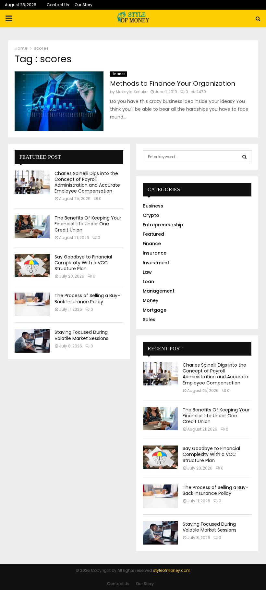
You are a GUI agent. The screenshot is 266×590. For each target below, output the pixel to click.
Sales (149, 319)
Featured (153, 234)
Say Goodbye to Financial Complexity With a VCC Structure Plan (83, 263)
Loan (148, 281)
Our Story (83, 4)
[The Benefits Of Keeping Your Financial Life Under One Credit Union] (32, 226)
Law (147, 272)
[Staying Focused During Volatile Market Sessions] (32, 341)
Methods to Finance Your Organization (172, 83)
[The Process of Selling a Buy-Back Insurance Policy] (32, 304)
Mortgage (154, 310)
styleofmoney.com (171, 570)
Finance (118, 73)
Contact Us (58, 4)
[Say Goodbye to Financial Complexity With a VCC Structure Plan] (32, 265)
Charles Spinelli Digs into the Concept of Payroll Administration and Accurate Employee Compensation (87, 182)
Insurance (154, 253)
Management (159, 291)
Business (153, 206)
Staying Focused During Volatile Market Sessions (81, 335)
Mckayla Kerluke (131, 91)
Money (150, 300)
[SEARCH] (244, 156)
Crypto (151, 215)
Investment (156, 262)
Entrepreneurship (163, 224)
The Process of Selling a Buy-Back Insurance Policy (87, 298)
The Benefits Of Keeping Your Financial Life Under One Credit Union (87, 224)
